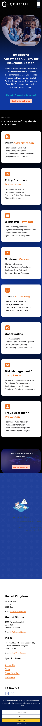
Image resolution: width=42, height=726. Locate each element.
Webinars (10, 677)
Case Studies (12, 673)
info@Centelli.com (18, 611)
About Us (10, 665)
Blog (7, 669)
